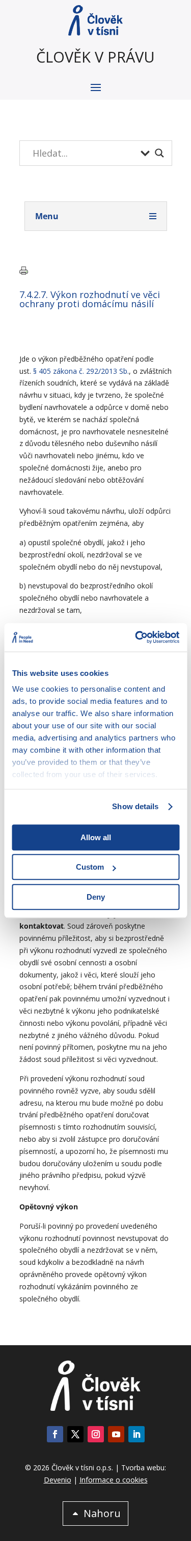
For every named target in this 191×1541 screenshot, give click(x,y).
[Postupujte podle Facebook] (55, 1434)
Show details (135, 806)
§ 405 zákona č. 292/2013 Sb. (81, 371)
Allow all (95, 837)
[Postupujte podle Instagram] (96, 1434)
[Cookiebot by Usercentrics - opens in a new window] (136, 637)
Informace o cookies (113, 1480)
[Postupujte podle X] (75, 1434)
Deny (96, 897)
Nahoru (102, 1513)
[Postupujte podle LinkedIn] (136, 1434)
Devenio (57, 1480)
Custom (90, 867)
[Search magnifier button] (159, 153)
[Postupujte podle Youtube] (116, 1434)
